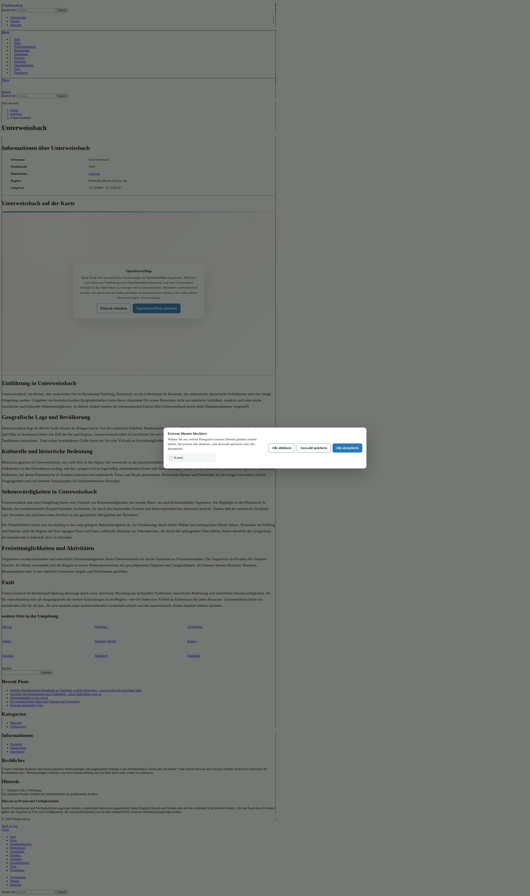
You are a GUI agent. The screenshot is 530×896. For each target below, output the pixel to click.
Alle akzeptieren (347, 448)
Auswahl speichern (313, 448)
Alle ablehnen (281, 448)
